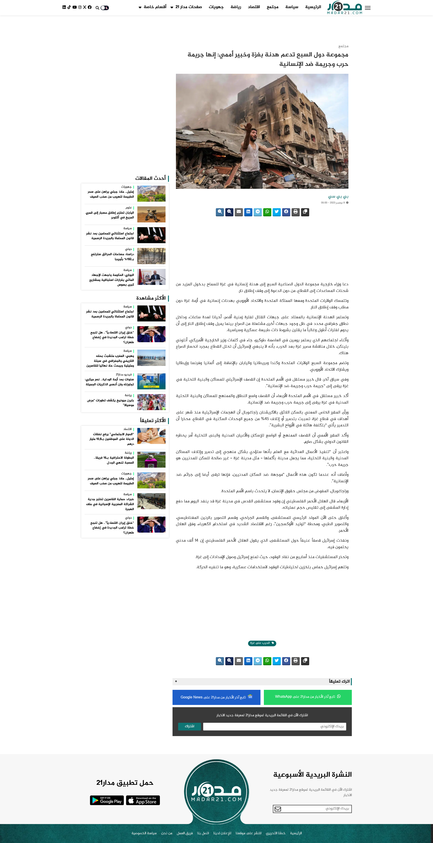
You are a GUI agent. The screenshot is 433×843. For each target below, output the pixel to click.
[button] (368, 8)
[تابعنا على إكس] (85, 8)
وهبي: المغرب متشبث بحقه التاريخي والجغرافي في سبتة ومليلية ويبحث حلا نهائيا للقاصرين (110, 203)
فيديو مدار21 (124, 217)
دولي (128, 91)
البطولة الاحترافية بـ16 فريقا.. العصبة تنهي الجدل (114, 302)
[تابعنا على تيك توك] (69, 8)
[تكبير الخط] (229, 190)
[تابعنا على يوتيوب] (75, 8)
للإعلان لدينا (222, 690)
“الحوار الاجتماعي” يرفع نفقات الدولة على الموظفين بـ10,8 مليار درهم (112, 281)
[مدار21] (345, 8)
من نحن (166, 690)
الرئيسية (313, 7)
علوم (129, 50)
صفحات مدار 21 (188, 7)
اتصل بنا (203, 690)
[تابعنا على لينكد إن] (64, 8)
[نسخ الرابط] (305, 190)
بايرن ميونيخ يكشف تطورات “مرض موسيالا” (110, 245)
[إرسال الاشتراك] (277, 665)
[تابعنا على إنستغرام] (80, 8)
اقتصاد (254, 7)
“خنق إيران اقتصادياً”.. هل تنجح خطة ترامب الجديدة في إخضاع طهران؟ (112, 179)
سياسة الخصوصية (144, 690)
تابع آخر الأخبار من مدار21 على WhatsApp (305, 553)
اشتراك (189, 583)
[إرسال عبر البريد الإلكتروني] (239, 190)
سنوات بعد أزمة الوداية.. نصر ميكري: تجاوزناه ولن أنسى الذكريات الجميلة (109, 224)
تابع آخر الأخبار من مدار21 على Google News (214, 554)
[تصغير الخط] (220, 190)
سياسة (291, 7)
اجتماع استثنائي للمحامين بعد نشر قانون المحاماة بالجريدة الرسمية (110, 78)
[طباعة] (296, 190)
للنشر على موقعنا (248, 690)
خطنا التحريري (276, 690)
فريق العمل (185, 690)
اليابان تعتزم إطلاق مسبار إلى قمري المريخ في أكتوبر (110, 57)
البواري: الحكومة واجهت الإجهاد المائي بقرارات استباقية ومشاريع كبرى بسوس (111, 122)
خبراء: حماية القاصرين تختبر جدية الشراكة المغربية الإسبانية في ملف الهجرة (110, 346)
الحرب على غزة (260, 499)
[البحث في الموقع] (97, 8)
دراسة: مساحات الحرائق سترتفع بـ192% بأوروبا (112, 99)
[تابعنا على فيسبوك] (90, 8)
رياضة (235, 7)
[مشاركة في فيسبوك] (286, 190)
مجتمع (273, 7)
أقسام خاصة (155, 7)
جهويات (216, 7)
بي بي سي (338, 174)
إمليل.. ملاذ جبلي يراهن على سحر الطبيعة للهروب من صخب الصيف (111, 36)
